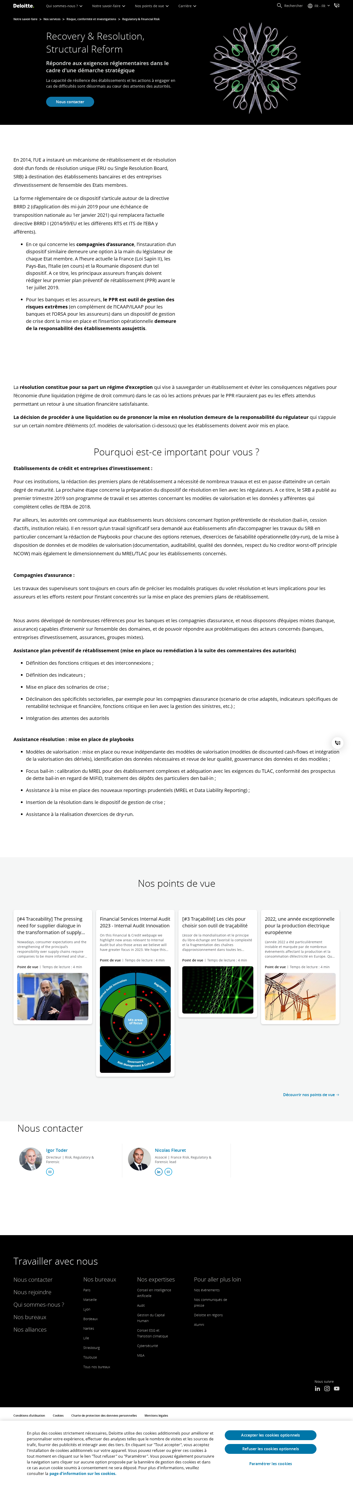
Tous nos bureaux (96, 1367)
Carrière (185, 6)
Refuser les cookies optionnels (270, 1448)
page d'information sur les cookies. (82, 1473)
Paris (87, 1290)
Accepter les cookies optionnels (270, 1435)
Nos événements (207, 1290)
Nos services (52, 19)
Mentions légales (156, 1416)
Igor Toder (57, 1150)
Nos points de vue (150, 6)
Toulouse (90, 1357)
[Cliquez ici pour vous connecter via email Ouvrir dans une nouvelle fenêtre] (50, 1172)
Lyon (86, 1309)
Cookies (58, 1416)
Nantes (88, 1328)
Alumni (199, 1324)
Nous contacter (70, 101)
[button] (290, 5)
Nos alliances (30, 1329)
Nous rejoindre (32, 1292)
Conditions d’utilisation (29, 1416)
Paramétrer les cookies (270, 1464)
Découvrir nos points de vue (309, 1094)
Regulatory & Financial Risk (141, 19)
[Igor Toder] (30, 1159)
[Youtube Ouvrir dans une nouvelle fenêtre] (337, 1389)
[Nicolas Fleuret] (139, 1159)
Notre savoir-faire (107, 6)
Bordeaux (90, 1319)
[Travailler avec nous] (337, 6)
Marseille (90, 1299)
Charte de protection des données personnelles (104, 1416)
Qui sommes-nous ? (62, 6)
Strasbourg (91, 1347)
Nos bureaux (29, 1317)
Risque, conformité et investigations (91, 19)
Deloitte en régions (208, 1315)
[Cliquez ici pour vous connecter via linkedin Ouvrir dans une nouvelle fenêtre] (159, 1172)
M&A (140, 1355)
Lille (86, 1338)
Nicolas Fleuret (170, 1150)
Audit (141, 1305)
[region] (176, 1453)
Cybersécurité (147, 1345)
